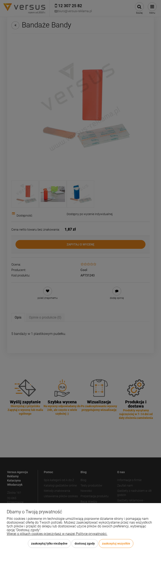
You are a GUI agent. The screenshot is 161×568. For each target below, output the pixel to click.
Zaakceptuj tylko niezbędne (49, 543)
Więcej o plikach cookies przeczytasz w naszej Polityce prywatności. (57, 534)
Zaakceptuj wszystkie (116, 543)
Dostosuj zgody (85, 543)
